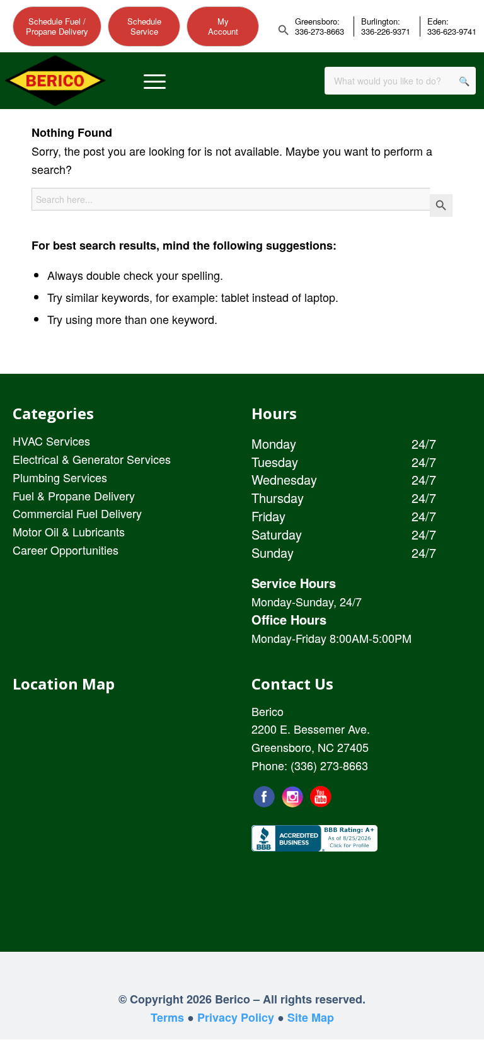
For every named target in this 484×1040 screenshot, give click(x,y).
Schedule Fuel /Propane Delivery (57, 26)
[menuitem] (155, 81)
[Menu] (155, 81)
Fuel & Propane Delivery (74, 495)
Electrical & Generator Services (92, 459)
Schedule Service (144, 26)
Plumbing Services (60, 477)
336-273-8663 (319, 31)
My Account (223, 26)
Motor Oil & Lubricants (69, 531)
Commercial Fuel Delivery (77, 513)
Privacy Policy (235, 1017)
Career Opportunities (65, 549)
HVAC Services (51, 440)
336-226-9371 (385, 31)
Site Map (310, 1017)
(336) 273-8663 (329, 765)
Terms (167, 1017)
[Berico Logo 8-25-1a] (55, 81)
